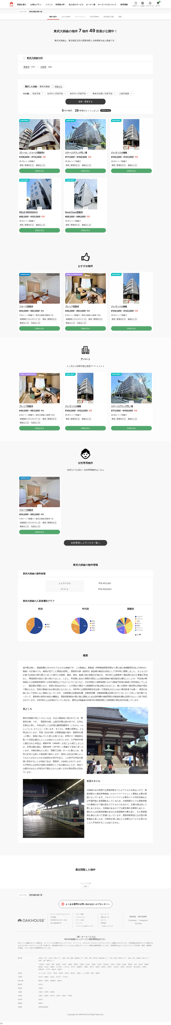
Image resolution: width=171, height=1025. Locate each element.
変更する (58, 87)
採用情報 (124, 4)
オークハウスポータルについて (60, 914)
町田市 (109, 967)
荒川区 (141, 964)
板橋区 (146, 964)
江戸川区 (59, 967)
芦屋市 (70, 996)
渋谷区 (113, 964)
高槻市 (52, 992)
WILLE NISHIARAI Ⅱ (28, 212)
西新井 (27, 67)
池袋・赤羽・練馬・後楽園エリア (72, 958)
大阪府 (20, 992)
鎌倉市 (60, 981)
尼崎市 (46, 996)
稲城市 (60, 969)
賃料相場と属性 (109, 17)
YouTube (138, 923)
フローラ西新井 (26, 306)
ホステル (103, 920)
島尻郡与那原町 (43, 1007)
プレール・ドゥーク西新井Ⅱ (31, 152)
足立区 (46, 967)
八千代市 (65, 977)
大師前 (43, 67)
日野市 (123, 967)
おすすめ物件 (65, 17)
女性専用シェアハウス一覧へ (85, 543)
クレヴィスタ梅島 (119, 152)
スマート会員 (79, 920)
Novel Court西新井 (74, 212)
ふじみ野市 (85, 973)
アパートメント (80, 17)
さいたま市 (42, 973)
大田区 (99, 964)
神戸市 (52, 996)
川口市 (49, 973)
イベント (49, 4)
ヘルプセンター (80, 917)
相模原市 (53, 981)
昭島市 (98, 967)
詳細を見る (39, 171)
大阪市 (41, 992)
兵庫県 (20, 996)
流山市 (52, 977)
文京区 (64, 964)
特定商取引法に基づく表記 (58, 920)
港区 (53, 964)
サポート (136, 6)
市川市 (41, 977)
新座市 (61, 973)
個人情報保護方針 (55, 923)
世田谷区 (106, 964)
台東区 (70, 964)
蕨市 (92, 973)
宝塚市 (41, 996)
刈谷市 (41, 984)
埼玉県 (20, 973)
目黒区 (94, 964)
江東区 (82, 964)
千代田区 (41, 964)
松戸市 (58, 977)
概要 (120, 17)
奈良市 (41, 999)
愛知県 (20, 984)
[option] (39, 134)
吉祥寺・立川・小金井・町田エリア (50, 958)
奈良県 (20, 999)
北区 (135, 964)
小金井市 (116, 967)
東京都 (20, 958)
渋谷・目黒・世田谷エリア (118, 958)
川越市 (79, 973)
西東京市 (41, 969)
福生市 (54, 969)
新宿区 (58, 964)
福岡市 (41, 1003)
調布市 (104, 967)
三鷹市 (86, 967)
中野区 (118, 964)
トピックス (78, 923)
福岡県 (20, 1003)
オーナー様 (90, 4)
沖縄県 (20, 1007)
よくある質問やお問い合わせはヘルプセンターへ (88, 904)
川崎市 (46, 981)
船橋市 (46, 977)
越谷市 (73, 973)
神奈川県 (20, 981)
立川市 (73, 967)
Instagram (143, 920)
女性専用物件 (94, 17)
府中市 (92, 967)
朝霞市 (98, 973)
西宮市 (64, 996)
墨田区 (76, 964)
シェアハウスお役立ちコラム (84, 926)
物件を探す (53, 17)
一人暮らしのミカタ (107, 926)
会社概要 (53, 917)
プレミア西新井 (72, 306)
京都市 (41, 988)
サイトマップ (105, 914)
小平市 (48, 969)
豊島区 (130, 964)
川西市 (58, 996)
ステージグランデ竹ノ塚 (76, 152)
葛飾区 (52, 967)
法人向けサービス (76, 4)
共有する (105, 110)
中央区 (48, 964)
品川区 (88, 964)
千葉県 (20, 977)
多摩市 (144, 967)
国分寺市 (129, 967)
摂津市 (46, 992)
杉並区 (124, 964)
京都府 (20, 988)
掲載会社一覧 (105, 917)
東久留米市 (137, 967)
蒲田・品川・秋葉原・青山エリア (138, 958)
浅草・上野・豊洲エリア (46, 960)
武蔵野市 (79, 967)
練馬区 (41, 967)
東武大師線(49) (35, 58)
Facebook (133, 920)
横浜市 (41, 981)
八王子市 (66, 967)
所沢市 (67, 973)
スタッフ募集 (79, 914)
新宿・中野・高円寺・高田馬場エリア (96, 958)
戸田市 (55, 973)
